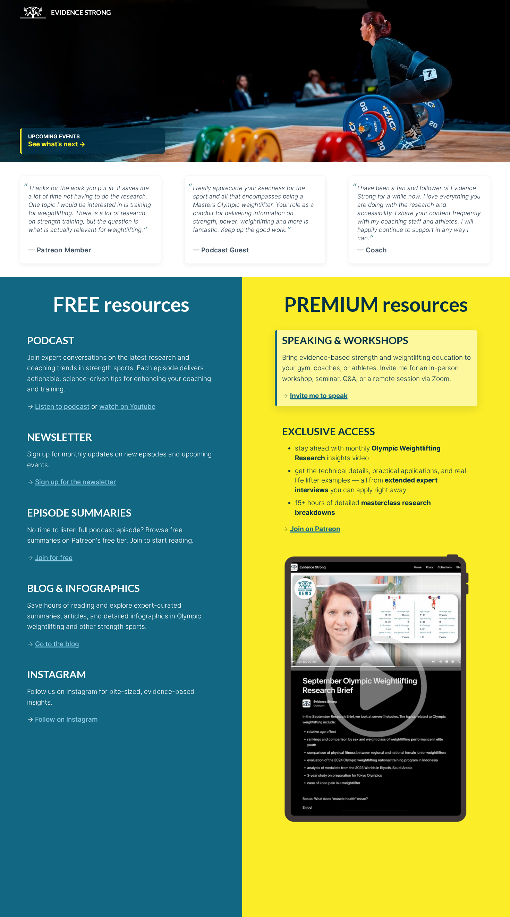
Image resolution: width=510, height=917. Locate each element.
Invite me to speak (319, 396)
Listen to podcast (62, 407)
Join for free (54, 558)
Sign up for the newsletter (75, 482)
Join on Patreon (315, 529)
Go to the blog (57, 644)
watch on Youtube (127, 407)
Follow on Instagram (66, 719)
